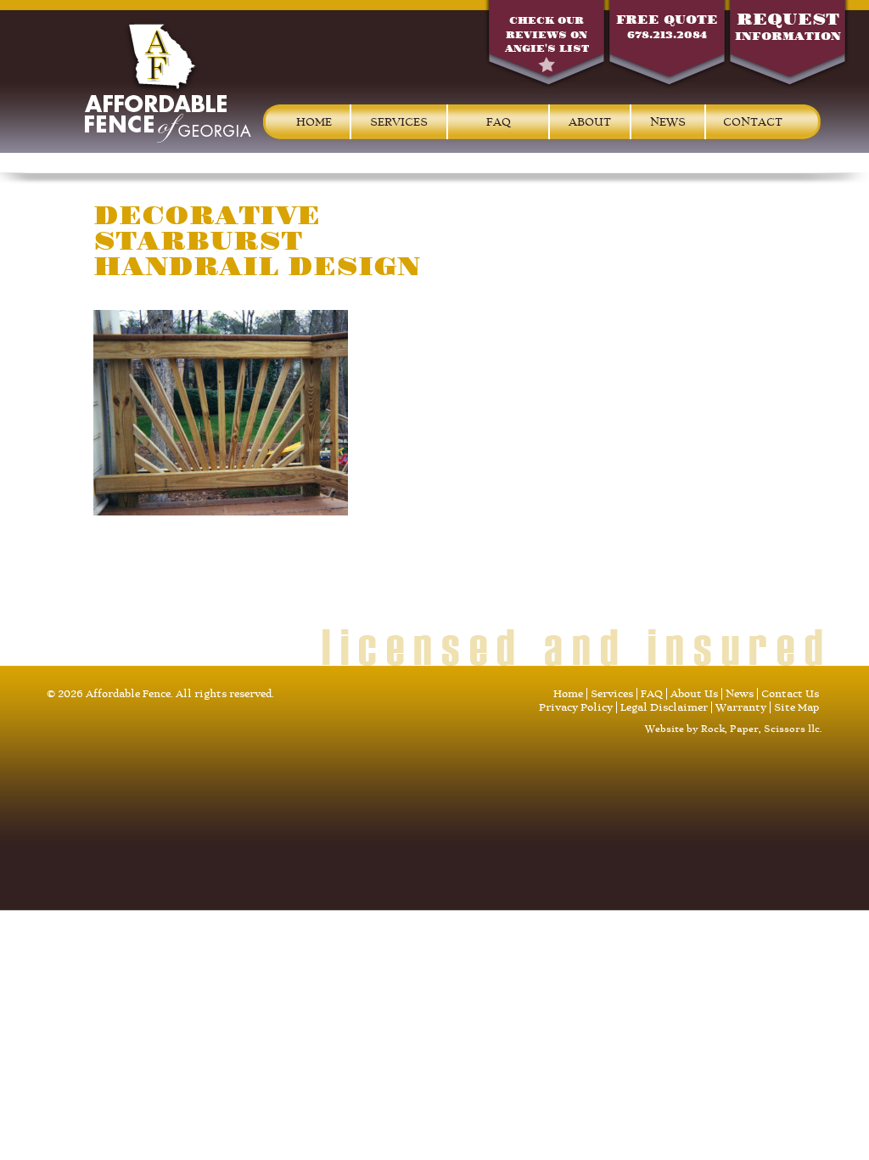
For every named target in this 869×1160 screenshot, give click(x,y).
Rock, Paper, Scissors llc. (761, 729)
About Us (694, 694)
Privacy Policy (576, 707)
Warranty (740, 707)
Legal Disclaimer (664, 707)
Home (314, 121)
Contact (752, 121)
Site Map (796, 707)
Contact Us (790, 694)
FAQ (498, 121)
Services (399, 121)
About (590, 121)
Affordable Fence (168, 81)
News (668, 121)
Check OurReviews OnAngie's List (547, 34)
